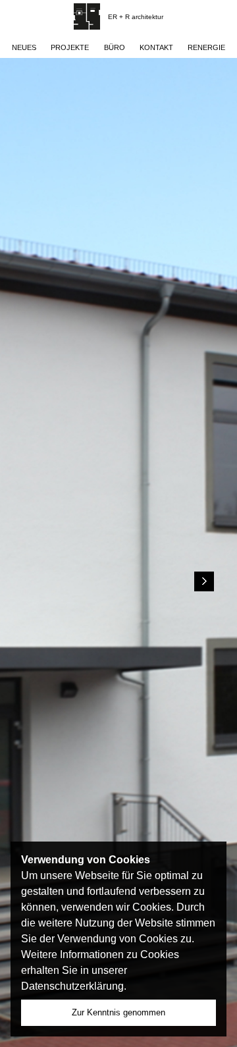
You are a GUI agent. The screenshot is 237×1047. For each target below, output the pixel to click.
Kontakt (156, 47)
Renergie (206, 47)
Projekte (70, 47)
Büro (114, 47)
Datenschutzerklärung (72, 986)
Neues (24, 47)
